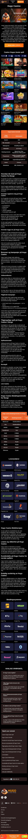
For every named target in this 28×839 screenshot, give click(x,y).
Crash (16, 55)
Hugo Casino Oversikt (7, 737)
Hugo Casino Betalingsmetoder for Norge (11, 749)
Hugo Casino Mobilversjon (8, 757)
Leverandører (5, 754)
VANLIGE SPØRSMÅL (7, 771)
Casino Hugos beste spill (8, 734)
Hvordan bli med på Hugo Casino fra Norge (12, 740)
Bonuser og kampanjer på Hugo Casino (11, 743)
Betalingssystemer (6, 769)
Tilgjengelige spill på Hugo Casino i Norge (12, 746)
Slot (23, 55)
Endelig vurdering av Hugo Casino (10, 766)
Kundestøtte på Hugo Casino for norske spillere (13, 763)
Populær (3, 55)
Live (10, 55)
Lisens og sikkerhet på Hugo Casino (10, 760)
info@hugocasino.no (6, 827)
